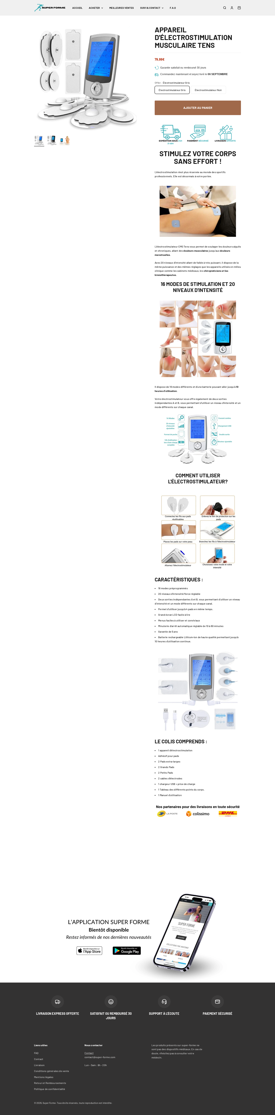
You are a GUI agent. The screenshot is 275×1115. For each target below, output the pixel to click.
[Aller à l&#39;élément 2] (52, 140)
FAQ (36, 1052)
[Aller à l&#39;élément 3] (65, 140)
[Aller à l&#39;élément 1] (39, 140)
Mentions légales (43, 1077)
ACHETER (94, 7)
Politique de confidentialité (49, 1088)
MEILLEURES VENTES (121, 7)
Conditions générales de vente (51, 1070)
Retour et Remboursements (50, 1082)
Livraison (39, 1065)
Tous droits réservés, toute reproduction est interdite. (84, 1103)
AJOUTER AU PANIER (197, 107)
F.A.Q (173, 7)
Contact (38, 1058)
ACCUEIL (77, 7)
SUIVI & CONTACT (150, 7)
